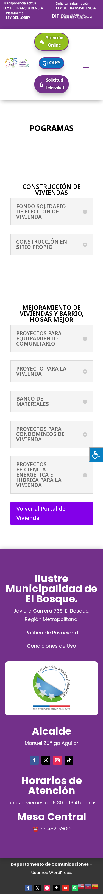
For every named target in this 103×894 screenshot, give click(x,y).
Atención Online (54, 41)
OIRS (54, 62)
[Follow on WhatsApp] (75, 888)
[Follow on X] (45, 760)
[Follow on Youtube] (65, 888)
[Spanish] (95, 885)
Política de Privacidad (51, 632)
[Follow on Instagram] (57, 760)
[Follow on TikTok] (69, 760)
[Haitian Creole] (88, 885)
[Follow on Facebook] (34, 760)
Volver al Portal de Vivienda (40, 513)
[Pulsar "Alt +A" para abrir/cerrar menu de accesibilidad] (96, 454)
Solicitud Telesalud (54, 83)
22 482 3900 (55, 829)
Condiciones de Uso (51, 645)
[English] (81, 885)
